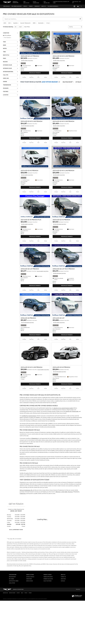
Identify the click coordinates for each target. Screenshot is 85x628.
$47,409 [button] (29, 59)
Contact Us (63, 585)
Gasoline (15, 23)
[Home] (7, 2)
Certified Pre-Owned (13, 590)
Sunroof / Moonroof (25, 23)
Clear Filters (27, 27)
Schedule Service (30, 585)
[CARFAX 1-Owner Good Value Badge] (55, 137)
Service (25, 6)
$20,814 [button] (61, 378)
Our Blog (63, 590)
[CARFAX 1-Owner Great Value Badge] (55, 70)
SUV (9, 23)
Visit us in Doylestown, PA (26, 499)
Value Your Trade (47, 590)
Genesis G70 (68, 420)
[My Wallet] (74, 6)
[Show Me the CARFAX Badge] (55, 389)
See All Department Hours (16, 538)
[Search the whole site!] (81, 6)
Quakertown (23, 502)
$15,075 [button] (61, 277)
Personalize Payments (35, 74)
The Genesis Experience (53, 6)
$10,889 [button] (61, 328)
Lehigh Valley (64, 501)
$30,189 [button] (35, 377)
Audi (20, 27)
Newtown (70, 501)
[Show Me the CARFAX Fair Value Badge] (23, 238)
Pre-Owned (11, 588)
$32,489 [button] (61, 59)
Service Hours (29, 590)
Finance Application (48, 585)
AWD (34, 23)
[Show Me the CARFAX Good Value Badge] (23, 70)
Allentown (58, 501)
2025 (5, 23)
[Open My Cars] (77, 6)
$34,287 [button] (29, 126)
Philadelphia (34, 447)
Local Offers (12, 592)
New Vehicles (6, 6)
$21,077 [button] (34, 276)
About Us (43, 6)
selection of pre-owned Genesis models (63, 417)
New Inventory (12, 585)
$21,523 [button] (61, 227)
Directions (63, 588)
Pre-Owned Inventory (16, 6)
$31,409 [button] (61, 126)
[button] (35, 64)
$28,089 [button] (29, 176)
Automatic (41, 23)
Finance (30, 6)
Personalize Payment (25, 62)
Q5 (15, 27)
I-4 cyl (48, 23)
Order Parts (29, 588)
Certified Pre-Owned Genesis (29, 425)
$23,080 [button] (29, 227)
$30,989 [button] (61, 176)
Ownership (36, 6)
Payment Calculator (48, 588)
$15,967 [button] (29, 328)
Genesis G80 (75, 420)
